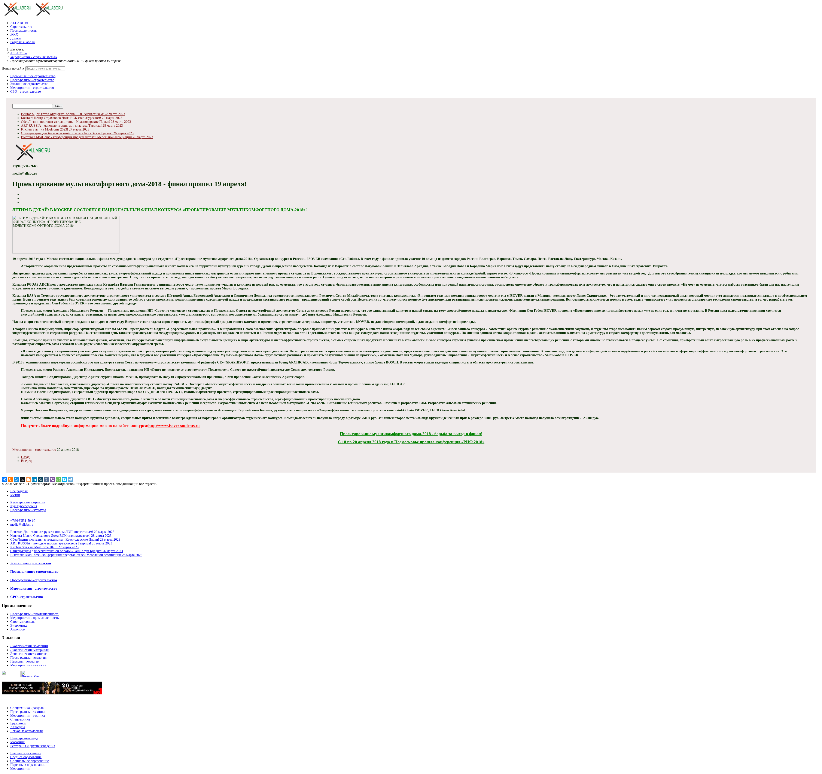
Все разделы (19, 491)
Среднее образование (26, 757)
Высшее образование (25, 753)
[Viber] (52, 479)
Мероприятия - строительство (32, 87)
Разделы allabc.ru (22, 42)
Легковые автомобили (26, 731)
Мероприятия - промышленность (34, 618)
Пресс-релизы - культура (28, 510)
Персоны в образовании (28, 765)
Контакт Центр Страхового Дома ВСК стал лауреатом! (71, 118)
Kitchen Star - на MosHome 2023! (55, 129)
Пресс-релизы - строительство (32, 80)
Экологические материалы (29, 650)
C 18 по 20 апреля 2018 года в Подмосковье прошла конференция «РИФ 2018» (411, 442)
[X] (22, 479)
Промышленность (23, 30)
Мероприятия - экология (28, 665)
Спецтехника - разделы (27, 708)
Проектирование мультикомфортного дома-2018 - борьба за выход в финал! (411, 433)
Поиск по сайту (13, 68)
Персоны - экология (24, 661)
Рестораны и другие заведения (32, 746)
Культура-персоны (23, 506)
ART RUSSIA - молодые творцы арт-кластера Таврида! (72, 125)
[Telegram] (70, 479)
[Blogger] (28, 479)
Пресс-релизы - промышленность (34, 614)
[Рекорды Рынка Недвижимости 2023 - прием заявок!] (52, 693)
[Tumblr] (46, 479)
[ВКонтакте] (4, 479)
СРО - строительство (25, 91)
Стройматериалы (22, 621)
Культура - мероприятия (27, 502)
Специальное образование (29, 761)
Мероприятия (20, 768)
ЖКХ (14, 34)
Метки (15, 495)
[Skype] (64, 479)
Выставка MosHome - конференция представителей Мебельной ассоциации (87, 137)
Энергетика (18, 625)
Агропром (17, 629)
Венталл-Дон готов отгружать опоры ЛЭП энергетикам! (73, 114)
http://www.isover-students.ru (174, 425)
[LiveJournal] (40, 479)
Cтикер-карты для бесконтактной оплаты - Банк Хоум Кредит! (77, 133)
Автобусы (17, 727)
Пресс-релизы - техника (27, 711)
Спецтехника (20, 719)
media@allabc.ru (21, 524)
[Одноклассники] (10, 479)
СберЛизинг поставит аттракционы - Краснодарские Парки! (76, 121)
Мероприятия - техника (27, 715)
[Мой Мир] (16, 479)
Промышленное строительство (32, 76)
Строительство (21, 26)
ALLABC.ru (19, 23)
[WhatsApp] (58, 479)
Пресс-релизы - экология (28, 657)
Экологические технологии (30, 653)
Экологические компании (29, 646)
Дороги (15, 38)
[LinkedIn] (34, 479)
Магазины (17, 742)
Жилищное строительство (29, 84)
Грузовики (18, 723)
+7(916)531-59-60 (22, 520)
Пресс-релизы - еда (24, 738)
